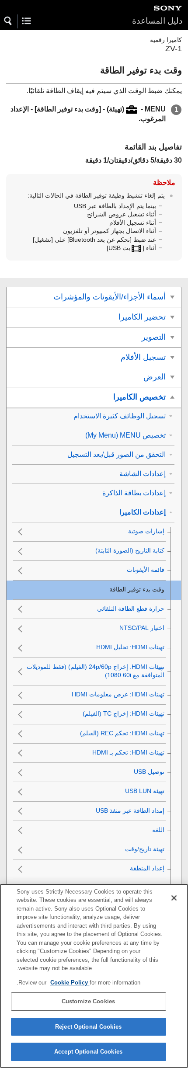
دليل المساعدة (157, 20)
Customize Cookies (88, 1001)
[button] (8, 21)
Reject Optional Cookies (88, 1026)
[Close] (174, 898)
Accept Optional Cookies (88, 1051)
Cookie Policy (70, 982)
